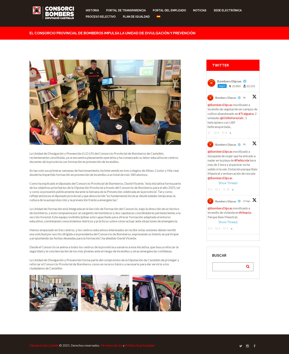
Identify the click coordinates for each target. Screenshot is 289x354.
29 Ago (247, 201)
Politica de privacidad (139, 345)
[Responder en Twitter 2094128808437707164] (210, 132)
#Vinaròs (245, 212)
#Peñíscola (241, 160)
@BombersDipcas (220, 105)
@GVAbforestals (231, 118)
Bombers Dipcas (225, 97)
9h (244, 97)
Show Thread (228, 183)
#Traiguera (246, 113)
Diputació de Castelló (44, 345)
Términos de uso (111, 345)
